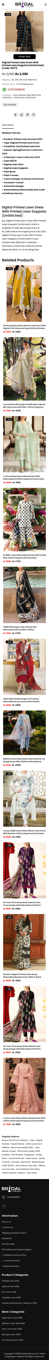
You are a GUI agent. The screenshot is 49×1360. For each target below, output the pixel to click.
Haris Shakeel (17, 1154)
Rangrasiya (29, 1154)
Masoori (21, 1172)
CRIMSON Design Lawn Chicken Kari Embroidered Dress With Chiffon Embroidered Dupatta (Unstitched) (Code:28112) (20, 628)
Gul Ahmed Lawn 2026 (12, 1340)
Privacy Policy (8, 1244)
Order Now (24, 56)
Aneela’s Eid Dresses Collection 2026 (19, 1303)
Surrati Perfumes (16, 1158)
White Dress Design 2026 (28, 1151)
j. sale (31, 1140)
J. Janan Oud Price (11, 1260)
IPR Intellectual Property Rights (16, 1249)
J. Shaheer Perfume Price (14, 1255)
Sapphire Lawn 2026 (11, 1297)
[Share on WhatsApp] (21, 114)
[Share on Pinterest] (27, 114)
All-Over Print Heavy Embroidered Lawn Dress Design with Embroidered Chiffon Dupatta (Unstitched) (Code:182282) (22, 1047)
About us (6, 1221)
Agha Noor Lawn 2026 (12, 1317)
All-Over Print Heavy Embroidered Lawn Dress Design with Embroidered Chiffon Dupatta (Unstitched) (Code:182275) (22, 904)
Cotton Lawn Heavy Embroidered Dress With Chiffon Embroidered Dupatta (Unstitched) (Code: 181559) (24, 1119)
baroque (15, 1162)
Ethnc (4, 1158)
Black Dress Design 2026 (22, 1147)
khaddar (5, 1154)
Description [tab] (8, 124)
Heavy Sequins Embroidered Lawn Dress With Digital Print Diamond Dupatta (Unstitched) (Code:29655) (24, 327)
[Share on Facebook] (15, 114)
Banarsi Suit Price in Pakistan (15, 1140)
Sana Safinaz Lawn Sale (26, 1165)
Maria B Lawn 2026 (10, 1286)
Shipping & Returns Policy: (14, 1232)
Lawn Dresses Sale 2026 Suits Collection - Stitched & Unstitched (21, 96)
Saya (37, 1147)
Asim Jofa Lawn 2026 (12, 1328)
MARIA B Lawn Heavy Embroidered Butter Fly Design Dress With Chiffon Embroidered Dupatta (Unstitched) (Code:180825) (24, 760)
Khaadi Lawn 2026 (10, 1280)
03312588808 (13, 1197)
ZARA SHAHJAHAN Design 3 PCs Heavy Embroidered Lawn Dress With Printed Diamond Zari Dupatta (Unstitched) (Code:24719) (21, 700)
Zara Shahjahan (23, 1169)
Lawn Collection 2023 (28, 157)
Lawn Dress (33, 142)
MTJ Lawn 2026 (9, 1292)
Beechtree (25, 1162)
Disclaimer (7, 1238)
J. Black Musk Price (10, 1266)
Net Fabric (35, 1169)
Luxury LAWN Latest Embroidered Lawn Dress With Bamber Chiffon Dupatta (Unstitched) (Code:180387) (24, 832)
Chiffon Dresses (9, 1172)
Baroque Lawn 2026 (11, 1334)
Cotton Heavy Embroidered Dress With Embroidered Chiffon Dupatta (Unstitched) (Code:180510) (24, 477)
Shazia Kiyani (31, 1158)
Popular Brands (17, 1144)
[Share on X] (33, 114)
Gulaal (39, 1154)
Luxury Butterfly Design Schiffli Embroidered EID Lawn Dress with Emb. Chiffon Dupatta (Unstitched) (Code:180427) (24, 406)
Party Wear (32, 1172)
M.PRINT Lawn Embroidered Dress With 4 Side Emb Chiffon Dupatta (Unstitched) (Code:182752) (24, 556)
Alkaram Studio (9, 1151)
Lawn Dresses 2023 (32, 139)
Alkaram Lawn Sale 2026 (13, 1323)
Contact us (7, 1227)
